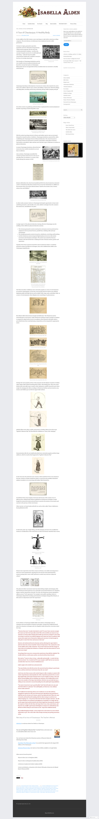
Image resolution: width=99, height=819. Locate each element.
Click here (19, 723)
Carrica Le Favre (28, 787)
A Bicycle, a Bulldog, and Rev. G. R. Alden (72, 54)
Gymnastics (35, 789)
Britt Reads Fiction (70, 134)
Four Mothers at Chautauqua (52, 788)
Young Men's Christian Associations (47, 792)
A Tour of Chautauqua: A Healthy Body (33, 32)
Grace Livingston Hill (68, 91)
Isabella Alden (69, 131)
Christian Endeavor (67, 86)
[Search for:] (73, 110)
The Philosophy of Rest (35, 792)
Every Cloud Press (70, 125)
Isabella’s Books (31, 23)
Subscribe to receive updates (70, 29)
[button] (70, 153)
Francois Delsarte (20, 789)
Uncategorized (66, 104)
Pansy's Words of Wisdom (69, 99)
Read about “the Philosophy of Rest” (27, 743)
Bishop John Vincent (20, 787)
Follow (66, 44)
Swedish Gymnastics (25, 792)
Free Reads (39, 23)
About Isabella (53, 23)
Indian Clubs (40, 789)
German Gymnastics (28, 789)
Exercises (44, 788)
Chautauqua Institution (26, 785)
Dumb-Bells (39, 788)
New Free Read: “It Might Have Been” (71, 58)
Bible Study (65, 80)
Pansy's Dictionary (67, 97)
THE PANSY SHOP (63, 23)
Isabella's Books (35, 785)
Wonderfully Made (67, 56)
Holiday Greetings (67, 93)
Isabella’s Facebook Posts (69, 67)
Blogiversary (66, 82)
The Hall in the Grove (70, 129)
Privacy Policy (73, 23)
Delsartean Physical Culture (22, 788)
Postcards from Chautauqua (69, 102)
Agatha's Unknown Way (47, 785)
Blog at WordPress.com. (49, 813)
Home (24, 23)
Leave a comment (56, 35)
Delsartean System (32, 788)
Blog (47, 23)
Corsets (54, 787)
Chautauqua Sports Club (48, 787)
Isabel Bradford (47, 789)
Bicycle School (55, 785)
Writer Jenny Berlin (70, 127)
